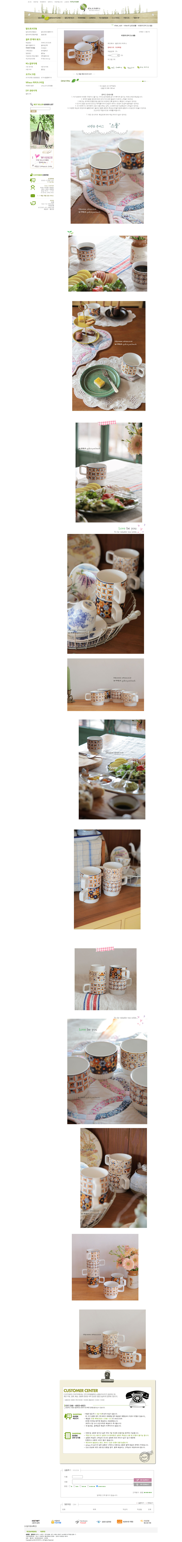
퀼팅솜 (43, 53)
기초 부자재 (29, 67)
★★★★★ (102, 1486)
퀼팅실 (43, 69)
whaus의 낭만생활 (46, 86)
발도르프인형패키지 (47, 32)
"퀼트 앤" (136, 18)
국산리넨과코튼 (30, 59)
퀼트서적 (28, 94)
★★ (77, 1486)
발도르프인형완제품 (32, 34)
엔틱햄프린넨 (45, 56)
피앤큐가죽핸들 (30, 48)
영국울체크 (44, 51)
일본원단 (28, 53)
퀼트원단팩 (44, 45)
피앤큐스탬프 (30, 86)
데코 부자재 (44, 67)
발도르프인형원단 (31, 32)
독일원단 (28, 43)
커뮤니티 (126, 18)
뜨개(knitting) (45, 59)
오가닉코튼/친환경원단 (33, 77)
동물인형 (43, 34)
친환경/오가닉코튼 (54, 18)
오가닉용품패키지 (46, 77)
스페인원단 (29, 51)
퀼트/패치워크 (69, 18)
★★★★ (92, 1486)
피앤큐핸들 (81, 18)
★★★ (84, 1486)
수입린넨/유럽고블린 (32, 56)
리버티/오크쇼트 (46, 43)
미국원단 (43, 48)
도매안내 (92, 18)
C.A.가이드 (116, 18)
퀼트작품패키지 (30, 45)
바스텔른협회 (103, 18)
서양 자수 (28, 69)
